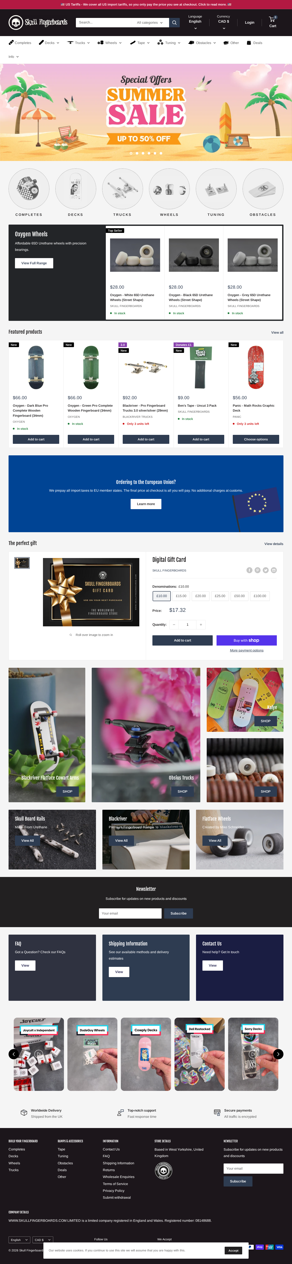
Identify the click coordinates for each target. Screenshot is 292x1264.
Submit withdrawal (117, 1198)
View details (274, 544)
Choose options (256, 439)
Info (11, 56)
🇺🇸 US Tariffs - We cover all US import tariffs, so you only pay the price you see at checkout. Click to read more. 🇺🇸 (146, 4)
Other (234, 43)
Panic (237, 416)
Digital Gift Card (169, 560)
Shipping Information (118, 1163)
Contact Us (111, 1149)
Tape (141, 43)
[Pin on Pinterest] (258, 570)
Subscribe (179, 913)
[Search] (174, 22)
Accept (233, 1250)
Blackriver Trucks (138, 416)
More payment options (247, 650)
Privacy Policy (113, 1190)
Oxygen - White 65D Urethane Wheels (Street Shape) (132, 297)
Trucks (80, 43)
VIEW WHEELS (265, 130)
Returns (109, 1170)
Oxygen (19, 421)
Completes (23, 43)
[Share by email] (274, 570)
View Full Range (34, 263)
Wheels (111, 43)
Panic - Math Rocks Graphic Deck (253, 408)
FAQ (106, 1156)
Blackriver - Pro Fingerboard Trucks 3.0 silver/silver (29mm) (145, 408)
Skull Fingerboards (126, 306)
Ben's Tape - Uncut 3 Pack (197, 405)
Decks (50, 43)
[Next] (283, 188)
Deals (257, 43)
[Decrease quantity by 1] (174, 624)
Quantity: (159, 625)
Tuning (170, 43)
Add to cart (36, 439)
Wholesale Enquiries (118, 1177)
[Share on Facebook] (249, 570)
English (16, 1240)
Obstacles (203, 43)
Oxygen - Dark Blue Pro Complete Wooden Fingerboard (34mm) (30, 410)
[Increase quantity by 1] (200, 624)
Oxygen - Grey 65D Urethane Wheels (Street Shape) (249, 297)
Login (249, 22)
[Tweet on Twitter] (266, 570)
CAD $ (39, 1240)
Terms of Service (115, 1184)
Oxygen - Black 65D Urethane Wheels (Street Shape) (191, 297)
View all (277, 332)
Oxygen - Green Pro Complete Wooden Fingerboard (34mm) (90, 408)
